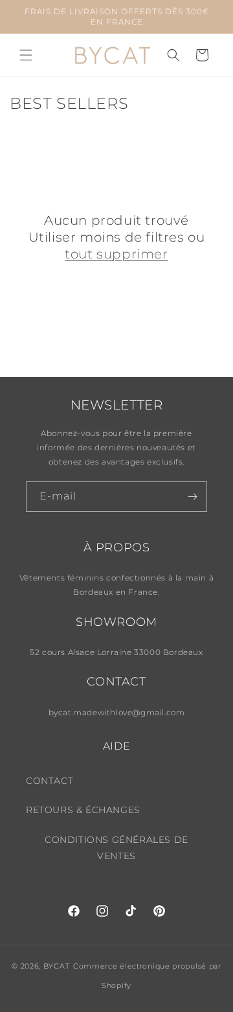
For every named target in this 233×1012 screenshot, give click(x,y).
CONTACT (49, 781)
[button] (26, 55)
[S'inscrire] (192, 496)
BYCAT (56, 966)
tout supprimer (116, 254)
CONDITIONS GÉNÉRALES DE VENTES (116, 848)
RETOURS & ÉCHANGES (83, 810)
